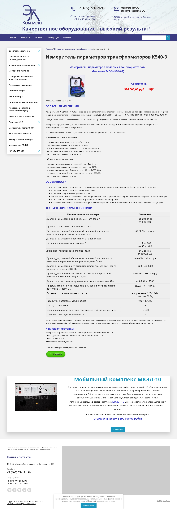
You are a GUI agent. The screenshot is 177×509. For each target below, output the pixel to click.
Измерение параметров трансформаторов (73, 49)
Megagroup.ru (163, 500)
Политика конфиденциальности (21, 503)
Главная (49, 49)
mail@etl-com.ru (130, 7)
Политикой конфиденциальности (101, 501)
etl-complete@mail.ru (133, 10)
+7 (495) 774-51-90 (91, 8)
